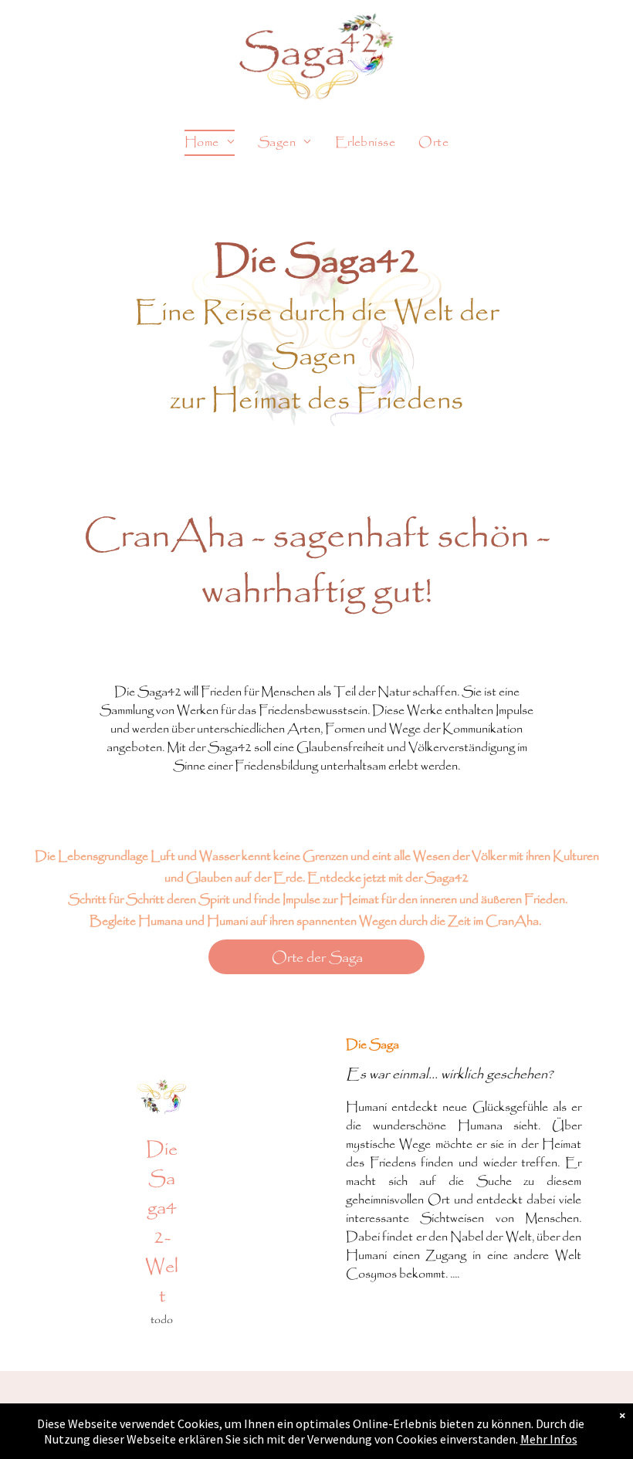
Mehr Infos (548, 1439)
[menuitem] (209, 143)
